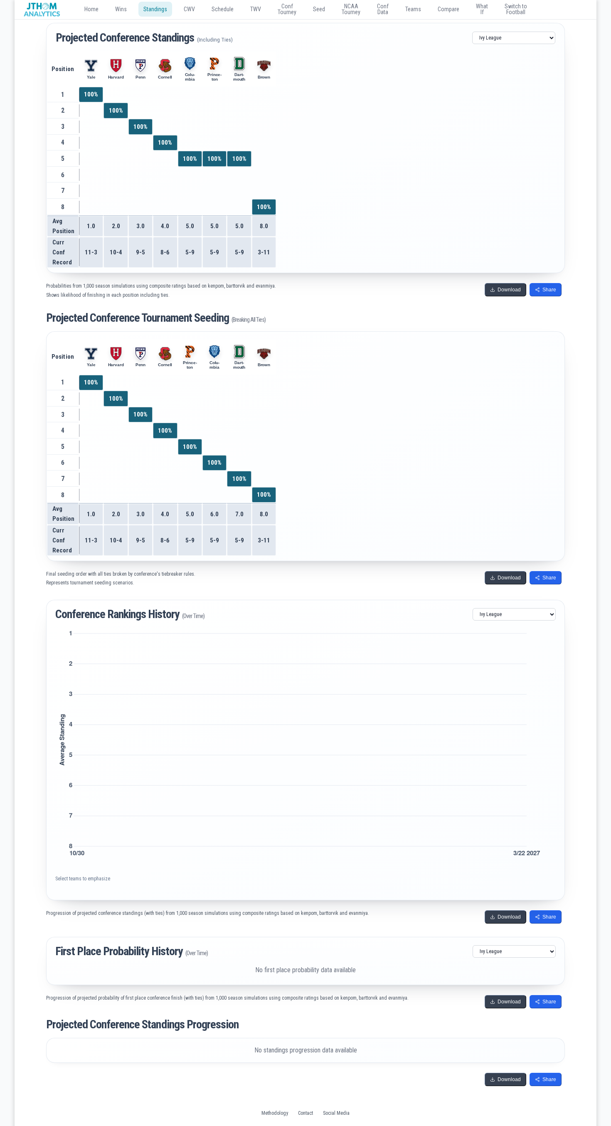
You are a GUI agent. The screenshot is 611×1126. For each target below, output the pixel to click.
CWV (189, 9)
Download (509, 290)
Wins (121, 9)
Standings (157, 11)
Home (91, 9)
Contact (305, 1113)
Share (549, 290)
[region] (305, 162)
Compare (448, 9)
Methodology (274, 1113)
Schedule (223, 9)
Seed (319, 9)
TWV (255, 9)
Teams (413, 9)
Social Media (336, 1113)
